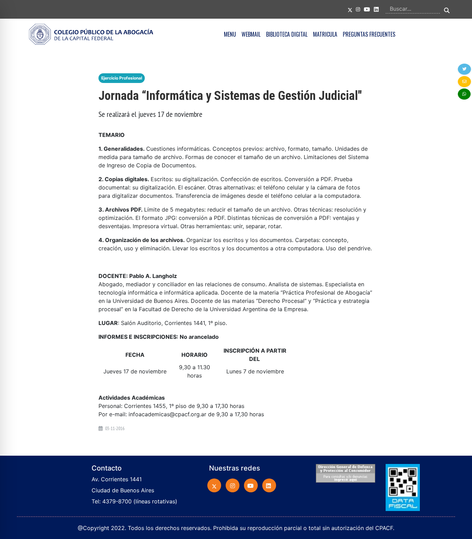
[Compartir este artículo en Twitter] (464, 69)
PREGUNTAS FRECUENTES (369, 34)
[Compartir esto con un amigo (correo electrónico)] (464, 81)
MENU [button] (230, 34)
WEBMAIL (251, 34)
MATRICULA (325, 34)
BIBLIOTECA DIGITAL (287, 34)
